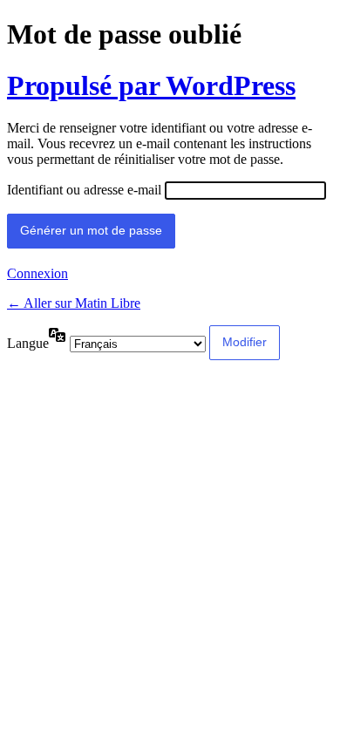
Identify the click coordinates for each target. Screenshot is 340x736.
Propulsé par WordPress (151, 85)
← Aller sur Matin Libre (73, 303)
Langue (28, 343)
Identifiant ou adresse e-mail (84, 189)
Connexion (37, 273)
